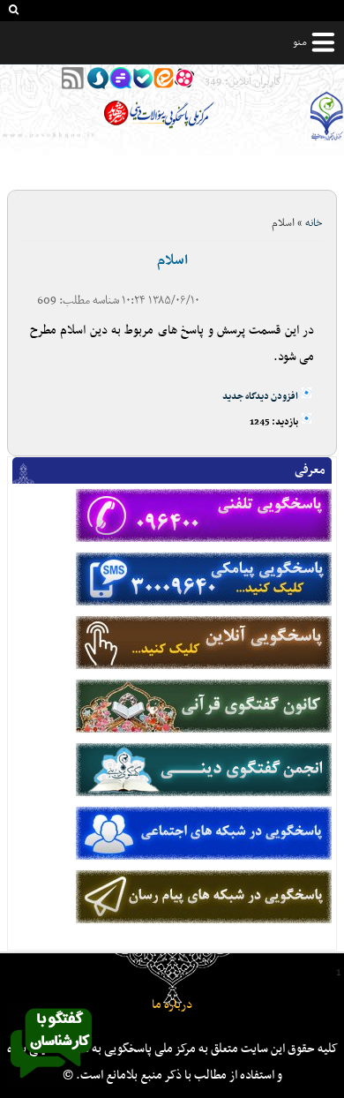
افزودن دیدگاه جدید (260, 396)
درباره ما (172, 1005)
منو (300, 42)
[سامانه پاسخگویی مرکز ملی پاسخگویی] (51, 1083)
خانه (314, 223)
